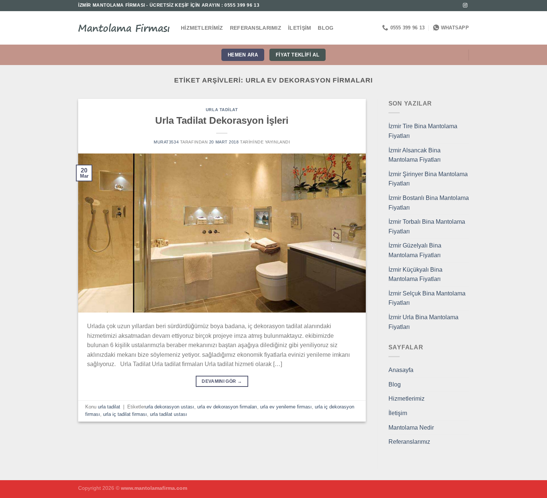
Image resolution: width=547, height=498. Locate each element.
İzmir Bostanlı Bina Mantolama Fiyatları (428, 203)
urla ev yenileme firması (286, 407)
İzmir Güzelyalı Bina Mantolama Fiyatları (414, 250)
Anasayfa (400, 370)
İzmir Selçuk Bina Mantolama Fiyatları (427, 298)
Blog (325, 28)
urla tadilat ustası (168, 414)
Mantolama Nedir (411, 427)
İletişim (299, 28)
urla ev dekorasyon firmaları (227, 407)
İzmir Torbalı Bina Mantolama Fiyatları (426, 227)
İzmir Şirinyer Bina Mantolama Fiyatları (428, 179)
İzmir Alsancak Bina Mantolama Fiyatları (414, 155)
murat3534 (166, 142)
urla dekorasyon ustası (169, 407)
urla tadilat (222, 109)
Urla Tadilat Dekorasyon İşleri (221, 120)
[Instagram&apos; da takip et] (465, 5)
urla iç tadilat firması (125, 414)
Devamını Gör (222, 381)
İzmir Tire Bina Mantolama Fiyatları (422, 131)
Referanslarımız (255, 28)
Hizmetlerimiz (202, 28)
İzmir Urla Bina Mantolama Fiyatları (423, 322)
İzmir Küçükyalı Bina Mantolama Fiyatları (415, 274)
